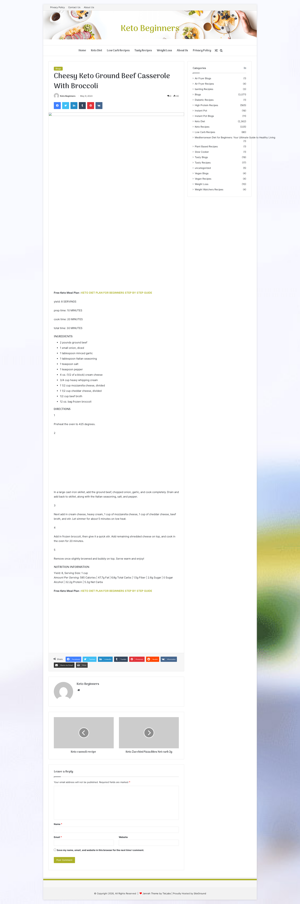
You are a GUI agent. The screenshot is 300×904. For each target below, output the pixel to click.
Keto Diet (96, 50)
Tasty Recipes (143, 50)
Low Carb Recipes (118, 50)
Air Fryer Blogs (203, 78)
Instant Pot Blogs (204, 116)
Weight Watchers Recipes (209, 189)
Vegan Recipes (203, 178)
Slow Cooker (202, 151)
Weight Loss (164, 50)
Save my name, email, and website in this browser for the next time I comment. (100, 850)
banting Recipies (204, 89)
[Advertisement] (116, 264)
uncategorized (203, 168)
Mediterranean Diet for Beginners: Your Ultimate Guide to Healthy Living (235, 137)
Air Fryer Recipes (204, 83)
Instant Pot (201, 110)
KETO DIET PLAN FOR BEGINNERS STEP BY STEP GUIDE (116, 292)
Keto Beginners (68, 96)
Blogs (58, 68)
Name (58, 824)
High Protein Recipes (206, 105)
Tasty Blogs (201, 157)
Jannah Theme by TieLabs (157, 893)
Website (123, 837)
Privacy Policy (57, 7)
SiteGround (200, 893)
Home (82, 50)
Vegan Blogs (202, 173)
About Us (89, 7)
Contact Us (74, 7)
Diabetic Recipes (204, 99)
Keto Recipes (202, 126)
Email (58, 837)
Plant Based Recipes (206, 146)
